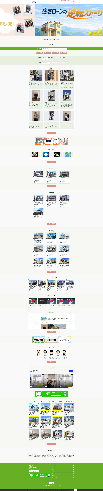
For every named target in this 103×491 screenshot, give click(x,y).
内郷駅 (52, 57)
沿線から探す (48, 52)
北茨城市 (48, 63)
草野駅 (60, 57)
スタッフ (53, 467)
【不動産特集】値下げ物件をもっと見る (51, 223)
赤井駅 (57, 57)
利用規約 (49, 485)
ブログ (53, 471)
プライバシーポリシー (54, 485)
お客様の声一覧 (51, 132)
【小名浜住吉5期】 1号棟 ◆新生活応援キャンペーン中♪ (61, 305)
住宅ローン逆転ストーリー (55, 477)
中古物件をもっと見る (51, 271)
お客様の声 (53, 469)
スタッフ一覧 (51, 361)
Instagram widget (70, 387)
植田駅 (55, 57)
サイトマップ (59, 485)
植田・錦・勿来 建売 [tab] (69, 401)
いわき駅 (49, 57)
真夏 (45, 317)
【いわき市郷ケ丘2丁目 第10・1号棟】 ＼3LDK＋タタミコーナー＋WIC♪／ (33, 305)
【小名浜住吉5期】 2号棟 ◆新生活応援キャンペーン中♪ (70, 305)
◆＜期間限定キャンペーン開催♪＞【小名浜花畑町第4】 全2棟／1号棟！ (42, 305)
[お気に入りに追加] (42, 177)
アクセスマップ (54, 473)
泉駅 (43, 57)
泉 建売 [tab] (60, 401)
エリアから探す (39, 52)
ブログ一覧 (51, 162)
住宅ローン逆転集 (45, 485)
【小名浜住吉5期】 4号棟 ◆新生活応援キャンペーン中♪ (51, 305)
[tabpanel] (51, 20)
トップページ (54, 465)
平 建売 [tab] (34, 401)
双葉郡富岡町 (44, 63)
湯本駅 (46, 57)
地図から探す (56, 52)
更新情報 (51, 331)
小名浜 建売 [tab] (51, 401)
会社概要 (53, 475)
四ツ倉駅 (64, 57)
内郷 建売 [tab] (42, 401)
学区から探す (64, 52)
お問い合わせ (34, 471)
